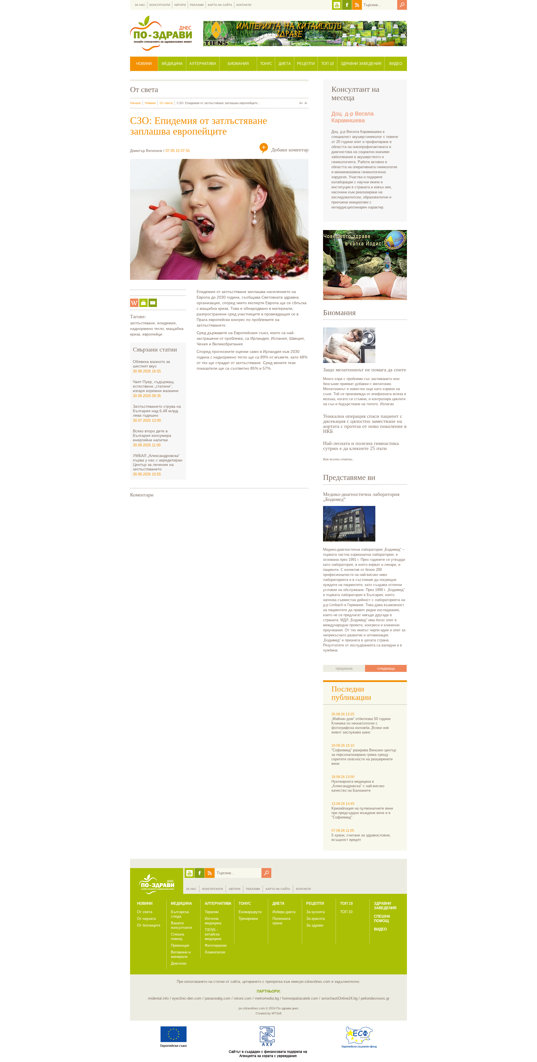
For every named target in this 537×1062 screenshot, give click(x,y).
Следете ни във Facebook (347, 5)
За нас (140, 4)
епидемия (166, 323)
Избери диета (283, 912)
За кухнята (315, 912)
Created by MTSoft (268, 1013)
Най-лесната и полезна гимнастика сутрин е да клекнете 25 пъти (361, 445)
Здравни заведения (361, 64)
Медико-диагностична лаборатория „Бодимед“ (361, 496)
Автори (180, 4)
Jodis (365, 265)
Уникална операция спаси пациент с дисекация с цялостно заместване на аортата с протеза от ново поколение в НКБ (365, 423)
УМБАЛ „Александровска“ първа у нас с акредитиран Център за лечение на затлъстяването (157, 462)
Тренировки (248, 918)
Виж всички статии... (339, 459)
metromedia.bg (267, 998)
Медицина (172, 64)
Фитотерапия (216, 945)
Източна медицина (213, 920)
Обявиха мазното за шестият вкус (151, 363)
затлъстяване (142, 323)
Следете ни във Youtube (337, 5)
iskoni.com (242, 998)
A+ (301, 103)
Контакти (243, 4)
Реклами (197, 4)
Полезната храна (281, 920)
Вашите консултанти (181, 925)
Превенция (180, 945)
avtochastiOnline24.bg (339, 998)
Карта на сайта (220, 4)
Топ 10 (327, 64)
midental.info (158, 998)
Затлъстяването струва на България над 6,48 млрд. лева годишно (157, 411)
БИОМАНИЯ (238, 64)
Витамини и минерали (180, 954)
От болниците (148, 925)
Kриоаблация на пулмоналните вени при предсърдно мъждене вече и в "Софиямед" (362, 812)
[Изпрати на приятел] (153, 303)
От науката (146, 918)
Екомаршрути (250, 912)
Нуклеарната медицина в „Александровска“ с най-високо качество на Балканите (357, 786)
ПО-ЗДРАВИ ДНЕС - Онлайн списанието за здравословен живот (161, 33)
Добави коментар (289, 150)
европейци (152, 334)
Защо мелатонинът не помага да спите (364, 369)
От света (166, 103)
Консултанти (159, 4)
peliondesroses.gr (375, 998)
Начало (135, 103)
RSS (357, 5)
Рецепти (306, 64)
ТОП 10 (346, 912)
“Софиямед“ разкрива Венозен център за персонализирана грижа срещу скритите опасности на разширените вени (363, 757)
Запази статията (134, 303)
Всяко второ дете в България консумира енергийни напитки (152, 435)
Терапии (211, 912)
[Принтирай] (143, 303)
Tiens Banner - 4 (305, 33)
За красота (315, 918)
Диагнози (178, 963)
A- (306, 103)
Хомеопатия (215, 952)
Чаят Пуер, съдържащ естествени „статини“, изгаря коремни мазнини (155, 386)
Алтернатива (202, 64)
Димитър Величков (146, 151)
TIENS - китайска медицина (213, 934)
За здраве (314, 925)
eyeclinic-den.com (186, 998)
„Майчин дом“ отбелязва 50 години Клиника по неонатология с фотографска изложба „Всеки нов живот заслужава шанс (360, 725)
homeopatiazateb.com (300, 998)
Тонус (266, 64)
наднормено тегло (147, 328)
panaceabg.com (217, 998)
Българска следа (180, 914)
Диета (285, 64)
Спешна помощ (177, 936)
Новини (144, 64)
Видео (395, 64)
